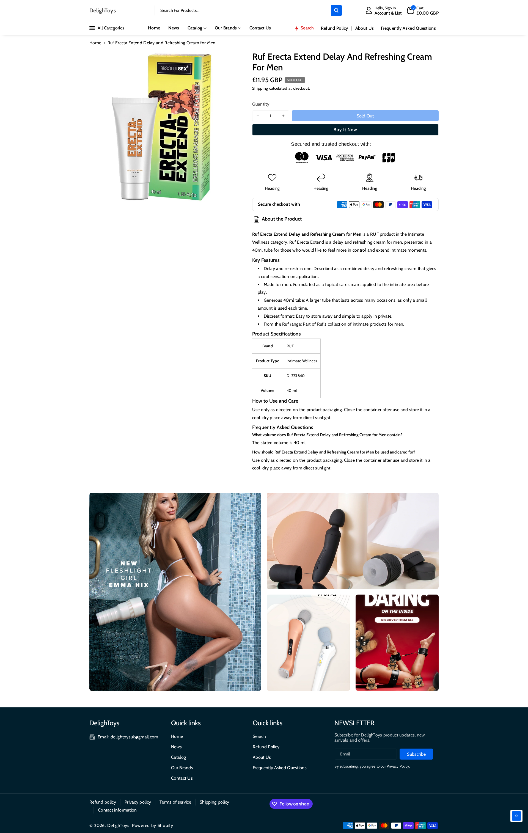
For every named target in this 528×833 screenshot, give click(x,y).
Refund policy (102, 802)
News (176, 746)
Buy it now (345, 129)
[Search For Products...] (336, 10)
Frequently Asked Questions (280, 767)
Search (259, 736)
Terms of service (175, 802)
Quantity (260, 104)
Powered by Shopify (152, 825)
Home (95, 42)
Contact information (117, 810)
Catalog (195, 28)
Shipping (260, 88)
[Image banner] (175, 592)
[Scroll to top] (516, 816)
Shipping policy (214, 802)
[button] (423, 10)
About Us (262, 757)
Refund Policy (266, 746)
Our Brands (226, 28)
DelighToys (118, 825)
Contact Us (182, 778)
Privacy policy (138, 802)
